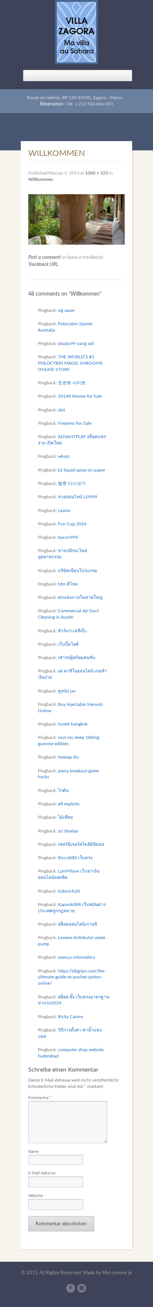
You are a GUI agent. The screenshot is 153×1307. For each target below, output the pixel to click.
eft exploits (68, 804)
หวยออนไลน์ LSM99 (77, 497)
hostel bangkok (73, 724)
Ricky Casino (70, 1016)
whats (63, 456)
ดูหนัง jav (67, 691)
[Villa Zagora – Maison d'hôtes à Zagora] (76, 31)
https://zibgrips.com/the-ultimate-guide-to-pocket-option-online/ (72, 977)
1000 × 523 (96, 173)
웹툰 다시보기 (72, 483)
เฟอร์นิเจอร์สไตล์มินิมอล (81, 844)
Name (33, 1152)
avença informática (76, 957)
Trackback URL (43, 264)
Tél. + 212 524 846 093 (90, 104)
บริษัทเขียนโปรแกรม (77, 570)
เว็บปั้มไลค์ (68, 644)
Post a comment (44, 257)
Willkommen (40, 179)
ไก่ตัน (63, 790)
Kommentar (40, 1098)
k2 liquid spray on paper (81, 470)
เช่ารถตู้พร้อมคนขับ (76, 657)
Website (35, 1196)
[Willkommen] (76, 219)
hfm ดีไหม (68, 584)
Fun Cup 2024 (72, 524)
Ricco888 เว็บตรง (75, 857)
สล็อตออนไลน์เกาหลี (77, 924)
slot (61, 410)
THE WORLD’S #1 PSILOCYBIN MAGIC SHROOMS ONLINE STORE (70, 363)
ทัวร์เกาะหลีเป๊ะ (72, 631)
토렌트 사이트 (72, 383)
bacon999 (68, 537)
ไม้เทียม (65, 817)
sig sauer (66, 310)
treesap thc (68, 757)
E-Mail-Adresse (42, 1173)
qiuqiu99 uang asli (76, 343)
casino (64, 510)
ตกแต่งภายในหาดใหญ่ (80, 597)
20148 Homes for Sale (80, 396)
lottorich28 (69, 891)
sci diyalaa (68, 831)
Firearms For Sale (74, 423)
